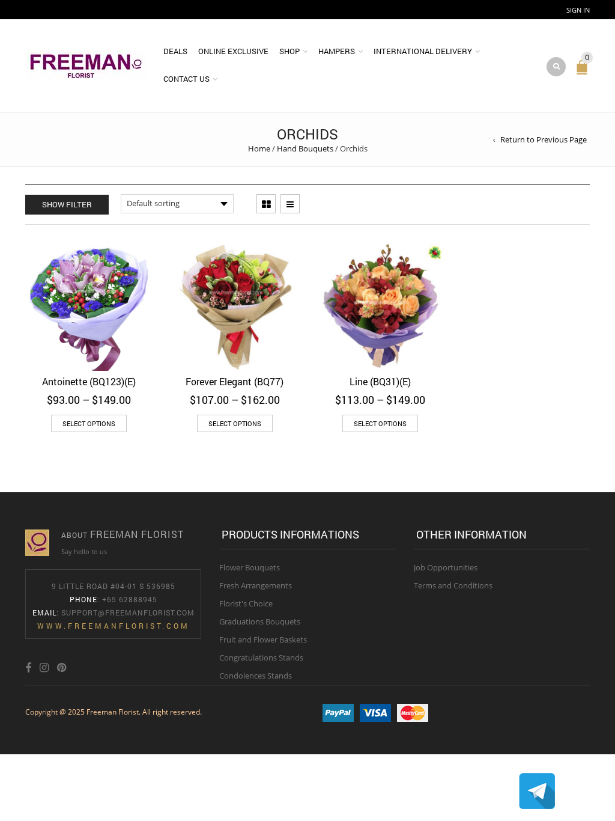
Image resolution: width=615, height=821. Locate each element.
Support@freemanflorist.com (128, 612)
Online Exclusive (233, 51)
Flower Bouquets (249, 567)
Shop (289, 51)
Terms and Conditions (453, 585)
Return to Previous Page (543, 139)
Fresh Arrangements (255, 585)
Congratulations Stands (261, 657)
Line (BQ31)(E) (380, 381)
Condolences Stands (255, 675)
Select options (88, 423)
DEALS (175, 51)
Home (259, 148)
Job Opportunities (445, 567)
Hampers (336, 51)
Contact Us (186, 79)
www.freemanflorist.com (113, 625)
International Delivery (423, 51)
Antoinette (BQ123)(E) (89, 381)
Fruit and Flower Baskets (263, 639)
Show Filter (67, 204)
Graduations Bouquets (259, 621)
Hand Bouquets (305, 148)
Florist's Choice (246, 603)
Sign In (578, 9)
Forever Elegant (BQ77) (234, 381)
